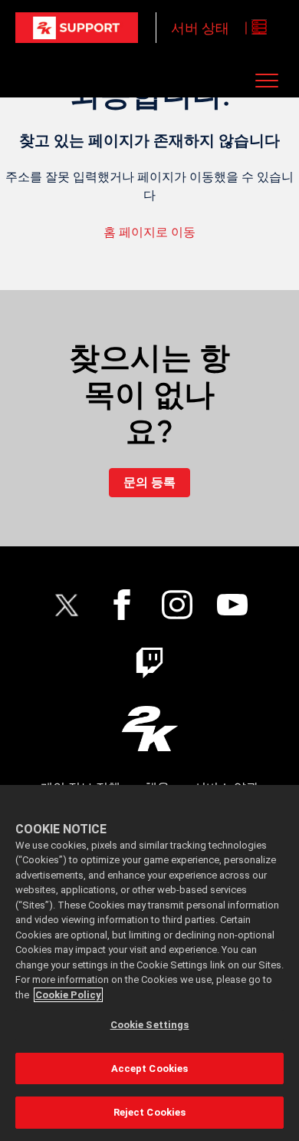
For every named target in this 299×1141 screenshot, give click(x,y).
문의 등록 (149, 482)
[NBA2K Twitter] (66, 604)
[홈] (76, 27)
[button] (267, 80)
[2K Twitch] (149, 663)
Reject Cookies (149, 1112)
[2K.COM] (150, 728)
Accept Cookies (150, 1068)
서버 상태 (200, 28)
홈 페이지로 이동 (150, 232)
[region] (149, 963)
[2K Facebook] (122, 604)
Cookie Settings (149, 1025)
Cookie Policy (68, 995)
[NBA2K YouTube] (232, 604)
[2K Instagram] (177, 604)
